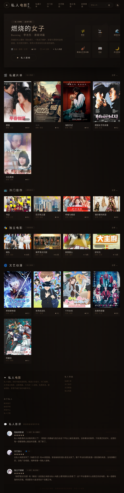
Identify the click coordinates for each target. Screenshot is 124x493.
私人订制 (7, 413)
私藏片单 (38, 5)
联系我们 (7, 403)
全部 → (115, 75)
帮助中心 (7, 410)
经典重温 (84, 5)
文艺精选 (61, 5)
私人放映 (24, 58)
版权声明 (7, 407)
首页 (29, 5)
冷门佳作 (50, 5)
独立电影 (73, 5)
